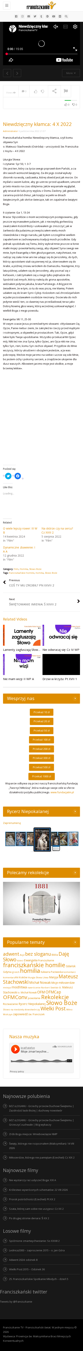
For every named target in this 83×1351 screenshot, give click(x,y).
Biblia (55, 954)
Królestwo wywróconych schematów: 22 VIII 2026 (38, 1190)
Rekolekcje (55, 997)
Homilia (24, 568)
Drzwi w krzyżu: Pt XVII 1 (60, 679)
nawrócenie (34, 987)
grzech (16, 971)
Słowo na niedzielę (13, 1009)
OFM (41, 992)
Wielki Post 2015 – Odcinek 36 (27, 1269)
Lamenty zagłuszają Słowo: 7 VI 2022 (29, 650)
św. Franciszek (36, 1014)
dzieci (20, 960)
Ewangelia (30, 960)
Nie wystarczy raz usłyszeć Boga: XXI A (32, 1180)
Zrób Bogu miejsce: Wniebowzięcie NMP (33, 1134)
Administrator (10, 131)
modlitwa (19, 987)
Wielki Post (53, 1008)
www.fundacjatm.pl (62, 792)
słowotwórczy (32, 1009)
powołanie (34, 998)
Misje (54, 983)
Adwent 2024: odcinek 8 (23, 1260)
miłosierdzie (67, 983)
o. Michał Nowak (27, 992)
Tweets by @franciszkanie (16, 1301)
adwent (11, 954)
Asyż (22, 954)
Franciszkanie (46, 960)
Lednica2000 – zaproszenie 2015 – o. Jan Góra (37, 1250)
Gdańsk (71, 966)
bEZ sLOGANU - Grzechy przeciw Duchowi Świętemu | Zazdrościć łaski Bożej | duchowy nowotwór (41, 1108)
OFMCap (53, 992)
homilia (40, 572)
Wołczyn (7, 1014)
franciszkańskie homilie (21, 572)
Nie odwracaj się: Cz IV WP (61, 650)
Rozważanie (10, 1004)
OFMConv (15, 997)
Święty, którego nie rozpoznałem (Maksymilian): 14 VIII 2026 (41, 1146)
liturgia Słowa (35, 977)
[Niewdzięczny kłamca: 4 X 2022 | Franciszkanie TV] (40, 5)
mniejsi (7, 987)
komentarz (69, 971)
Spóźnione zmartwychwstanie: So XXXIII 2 (34, 1241)
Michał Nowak (40, 982)
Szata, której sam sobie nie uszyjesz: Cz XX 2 (36, 1209)
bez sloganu (38, 954)
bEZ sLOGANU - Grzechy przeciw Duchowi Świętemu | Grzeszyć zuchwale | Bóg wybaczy (41, 1122)
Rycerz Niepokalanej (32, 1004)
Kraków (23, 977)
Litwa (45, 977)
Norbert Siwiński (49, 987)
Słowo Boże (35, 568)
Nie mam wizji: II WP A (18, 679)
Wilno (69, 1009)
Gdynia (7, 972)
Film (16, 568)
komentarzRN (10, 977)
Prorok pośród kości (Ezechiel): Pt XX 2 (32, 1199)
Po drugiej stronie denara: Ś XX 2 (29, 1218)
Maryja (53, 977)
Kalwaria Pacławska (52, 972)
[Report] (66, 91)
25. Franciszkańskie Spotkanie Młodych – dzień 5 (38, 1279)
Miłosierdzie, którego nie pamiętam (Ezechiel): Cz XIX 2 (42, 1157)
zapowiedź (20, 1014)
